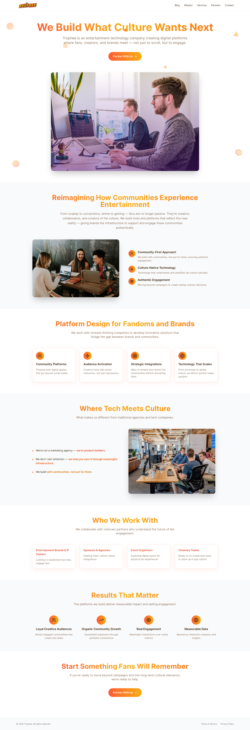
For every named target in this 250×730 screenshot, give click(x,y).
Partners (215, 5)
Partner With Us (123, 56)
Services (201, 5)
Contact (229, 5)
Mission (188, 5)
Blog (177, 5)
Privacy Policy (227, 724)
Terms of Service (209, 724)
